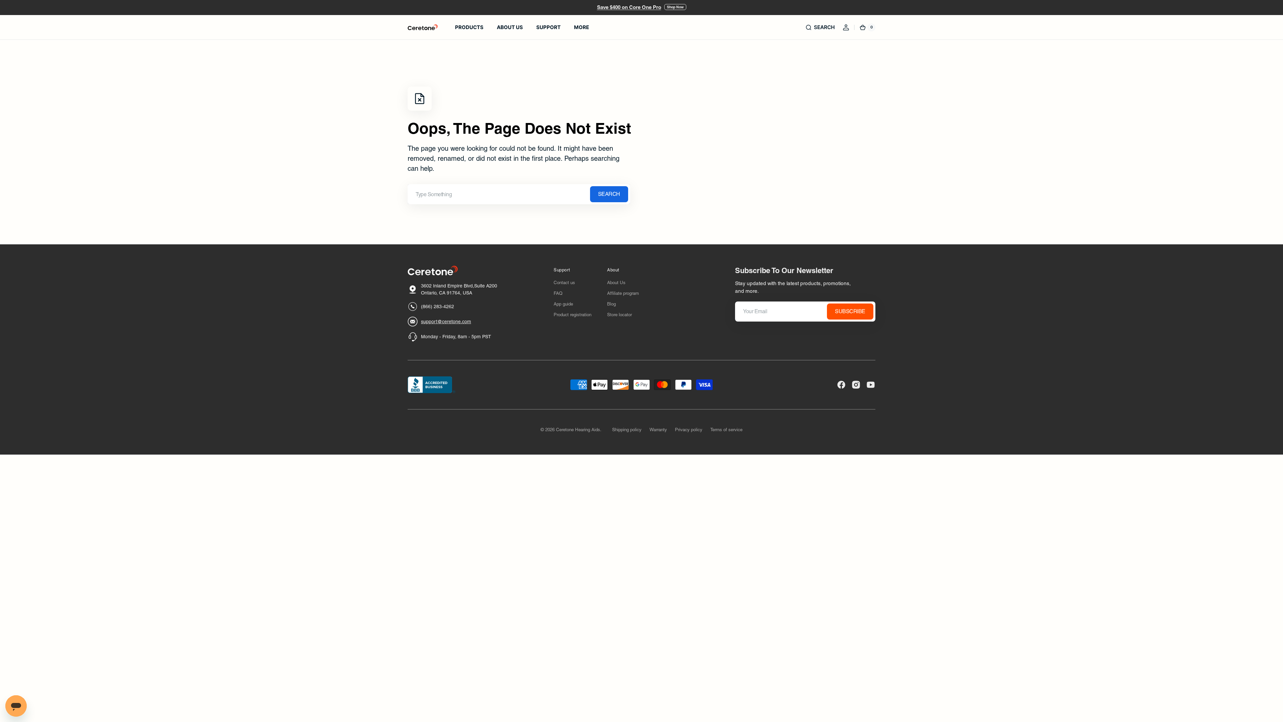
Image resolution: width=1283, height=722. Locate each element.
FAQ (558, 293)
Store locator (619, 314)
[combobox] (519, 194)
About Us (616, 282)
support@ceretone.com (446, 321)
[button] (820, 27)
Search (609, 194)
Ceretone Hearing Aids (578, 429)
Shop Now (675, 7)
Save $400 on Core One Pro (629, 7)
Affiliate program (623, 293)
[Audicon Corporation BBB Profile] (431, 384)
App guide (563, 304)
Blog (611, 304)
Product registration (572, 314)
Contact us (564, 282)
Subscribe (850, 311)
